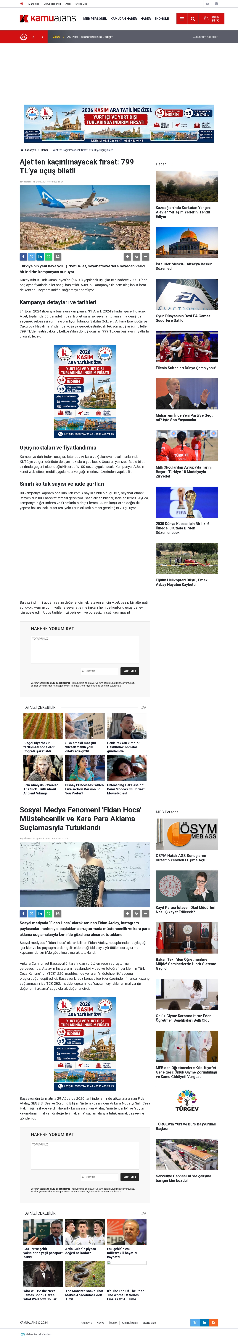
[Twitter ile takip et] (195, 1322)
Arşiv (68, 3)
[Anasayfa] (22, 3)
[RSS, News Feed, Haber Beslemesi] (213, 1322)
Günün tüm (205, 37)
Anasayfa (30, 150)
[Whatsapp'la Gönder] (48, 257)
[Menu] (182, 18)
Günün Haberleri (52, 3)
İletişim (113, 1322)
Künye (100, 1322)
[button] (127, 257)
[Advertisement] (119, 71)
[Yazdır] (57, 257)
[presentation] (33, 37)
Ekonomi (162, 18)
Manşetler (33, 3)
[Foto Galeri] (216, 3)
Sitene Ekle (81, 3)
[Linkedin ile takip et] (204, 1322)
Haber (146, 18)
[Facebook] (23, 257)
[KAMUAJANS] (48, 18)
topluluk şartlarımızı (59, 682)
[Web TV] (207, 3)
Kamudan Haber (124, 18)
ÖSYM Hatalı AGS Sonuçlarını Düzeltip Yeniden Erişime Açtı (105, 37)
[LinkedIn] (40, 257)
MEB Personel (95, 18)
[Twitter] (32, 257)
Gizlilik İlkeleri (130, 1322)
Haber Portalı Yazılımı (38, 1334)
